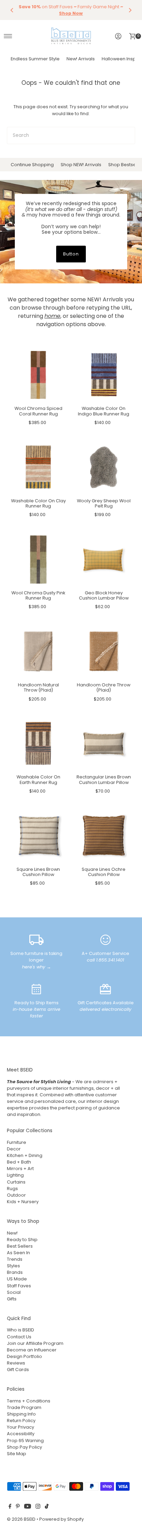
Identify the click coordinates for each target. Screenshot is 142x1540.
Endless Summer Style (35, 59)
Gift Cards (18, 1369)
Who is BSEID (20, 1330)
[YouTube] (27, 1507)
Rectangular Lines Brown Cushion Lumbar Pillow (104, 779)
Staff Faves (19, 1286)
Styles (13, 1266)
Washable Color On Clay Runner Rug (38, 503)
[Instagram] (38, 1507)
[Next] (130, 10)
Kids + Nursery (23, 1202)
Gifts (12, 1299)
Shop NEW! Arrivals (81, 165)
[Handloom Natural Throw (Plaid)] (38, 651)
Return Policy (21, 1420)
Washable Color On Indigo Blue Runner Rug (103, 410)
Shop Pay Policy (24, 1447)
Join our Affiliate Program (35, 1343)
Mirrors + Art (20, 1168)
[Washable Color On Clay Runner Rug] (38, 467)
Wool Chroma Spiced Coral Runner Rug (38, 410)
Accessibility (20, 1434)
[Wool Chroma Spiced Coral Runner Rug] (38, 375)
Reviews (16, 1363)
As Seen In (18, 1253)
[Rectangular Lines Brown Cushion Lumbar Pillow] (103, 743)
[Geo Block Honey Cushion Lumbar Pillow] (103, 559)
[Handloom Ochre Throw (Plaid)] (103, 651)
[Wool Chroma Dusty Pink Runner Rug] (38, 559)
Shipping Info (21, 1414)
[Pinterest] (18, 1507)
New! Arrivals (81, 59)
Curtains (16, 1182)
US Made (17, 1279)
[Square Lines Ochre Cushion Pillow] (103, 835)
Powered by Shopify (61, 1519)
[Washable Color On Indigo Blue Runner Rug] (103, 375)
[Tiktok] (47, 1507)
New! (12, 1233)
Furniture (16, 1142)
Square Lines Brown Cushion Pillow (38, 871)
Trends (14, 1259)
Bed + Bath (19, 1162)
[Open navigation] (8, 36)
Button (71, 254)
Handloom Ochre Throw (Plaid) (103, 687)
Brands (15, 1272)
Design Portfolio (24, 1356)
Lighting (15, 1175)
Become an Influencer (32, 1350)
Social (14, 1292)
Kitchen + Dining (24, 1155)
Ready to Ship (22, 1239)
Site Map (16, 1454)
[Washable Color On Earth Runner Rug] (38, 743)
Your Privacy (20, 1427)
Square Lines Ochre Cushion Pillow (103, 871)
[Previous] (12, 10)
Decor (14, 1149)
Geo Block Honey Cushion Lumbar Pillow (104, 595)
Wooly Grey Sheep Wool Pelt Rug (104, 503)
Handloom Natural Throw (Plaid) (38, 687)
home (52, 316)
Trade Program (24, 1407)
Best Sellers (20, 1246)
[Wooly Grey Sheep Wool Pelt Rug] (103, 467)
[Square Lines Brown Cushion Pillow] (38, 835)
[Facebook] (10, 1507)
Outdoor (16, 1195)
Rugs (12, 1188)
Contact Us (19, 1337)
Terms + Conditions (28, 1401)
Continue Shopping (32, 165)
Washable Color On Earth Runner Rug (38, 779)
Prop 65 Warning (25, 1440)
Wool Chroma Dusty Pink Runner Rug (38, 595)
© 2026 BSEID (21, 1519)
